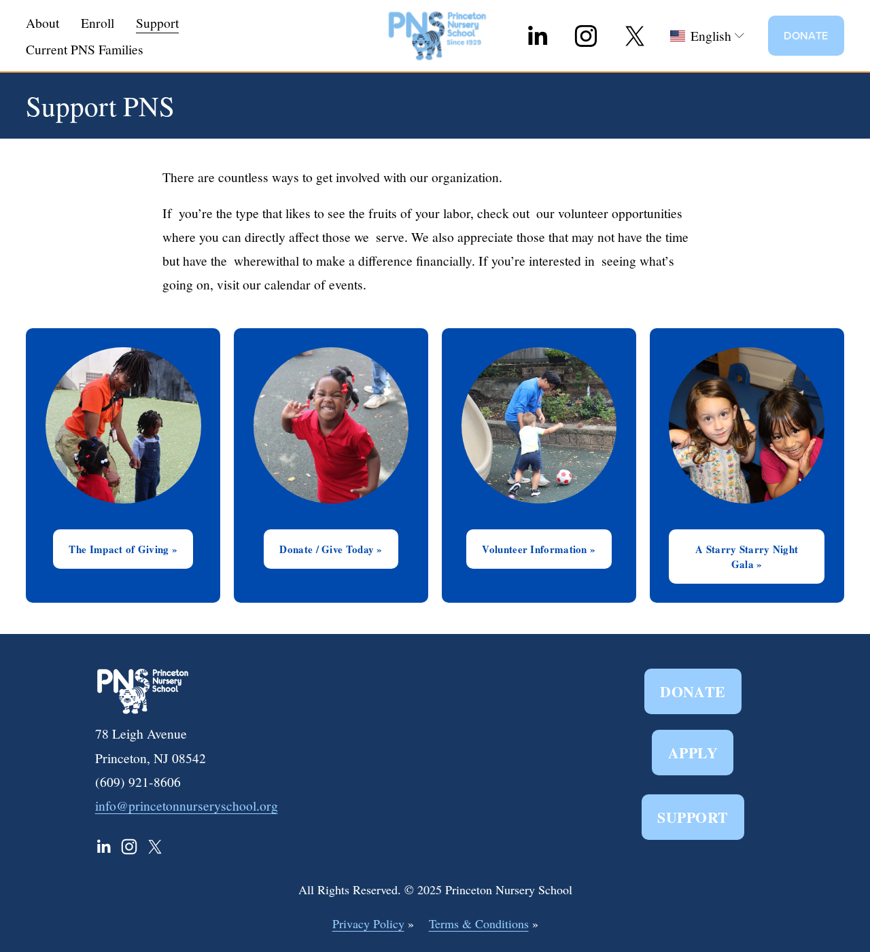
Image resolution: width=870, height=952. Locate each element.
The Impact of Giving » (123, 549)
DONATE (806, 35)
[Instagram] (585, 36)
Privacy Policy (368, 923)
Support (692, 817)
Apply (693, 752)
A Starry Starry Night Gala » (746, 556)
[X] (634, 36)
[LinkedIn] (537, 36)
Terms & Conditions (479, 923)
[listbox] (708, 35)
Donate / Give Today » (330, 549)
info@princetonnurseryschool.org (186, 805)
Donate (693, 691)
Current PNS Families (84, 49)
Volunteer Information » (538, 549)
